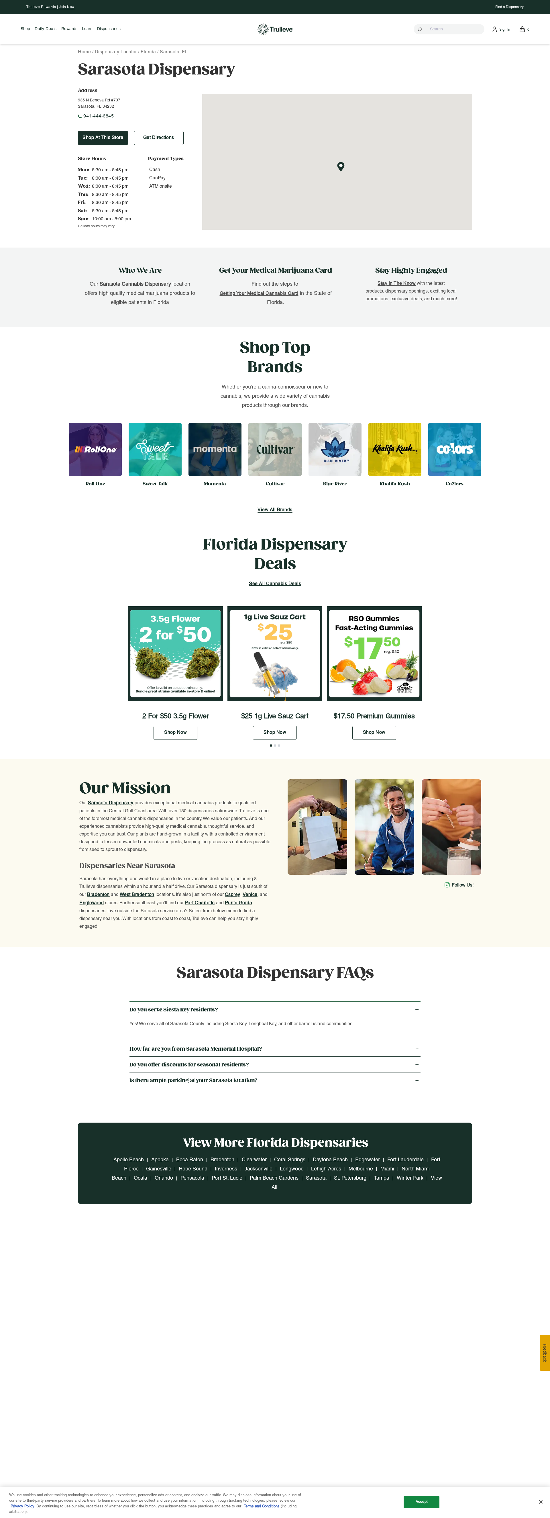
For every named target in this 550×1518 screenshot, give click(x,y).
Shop (25, 29)
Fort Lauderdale (405, 1160)
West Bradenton (137, 895)
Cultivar (275, 484)
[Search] (420, 29)
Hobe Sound (193, 1169)
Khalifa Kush (395, 484)
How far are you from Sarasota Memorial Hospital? (195, 1049)
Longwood (292, 1169)
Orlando (164, 1178)
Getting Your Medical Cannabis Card (259, 294)
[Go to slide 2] (275, 745)
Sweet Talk (155, 484)
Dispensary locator (116, 52)
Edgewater (367, 1160)
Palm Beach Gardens (274, 1178)
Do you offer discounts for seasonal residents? (189, 1065)
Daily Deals (46, 29)
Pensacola (192, 1178)
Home (84, 52)
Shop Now (175, 733)
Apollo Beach (128, 1160)
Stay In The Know (397, 284)
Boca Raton (189, 1160)
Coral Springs (289, 1160)
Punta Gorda (238, 903)
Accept (422, 1502)
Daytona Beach (330, 1160)
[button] (449, 29)
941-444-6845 (98, 116)
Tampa (381, 1178)
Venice (250, 895)
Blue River (335, 484)
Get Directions (158, 138)
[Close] (541, 1502)
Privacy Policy (22, 1506)
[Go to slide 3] (279, 745)
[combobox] (449, 29)
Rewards (69, 29)
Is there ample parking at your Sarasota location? (193, 1081)
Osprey (232, 895)
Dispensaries (109, 29)
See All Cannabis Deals (275, 584)
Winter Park (410, 1178)
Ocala (140, 1178)
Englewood (91, 903)
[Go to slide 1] (271, 745)
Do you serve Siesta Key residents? (173, 1010)
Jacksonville (258, 1169)
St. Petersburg (350, 1178)
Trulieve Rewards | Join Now (50, 7)
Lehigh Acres (326, 1169)
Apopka (160, 1160)
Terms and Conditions (262, 1506)
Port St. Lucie (227, 1178)
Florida (148, 52)
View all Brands (275, 510)
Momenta (215, 484)
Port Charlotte (200, 903)
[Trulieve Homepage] (275, 29)
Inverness (226, 1169)
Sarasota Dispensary (110, 803)
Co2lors (454, 484)
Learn (87, 29)
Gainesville (158, 1169)
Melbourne (361, 1169)
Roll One (95, 484)
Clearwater (254, 1160)
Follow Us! (463, 885)
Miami (387, 1169)
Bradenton (98, 895)
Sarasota (316, 1178)
